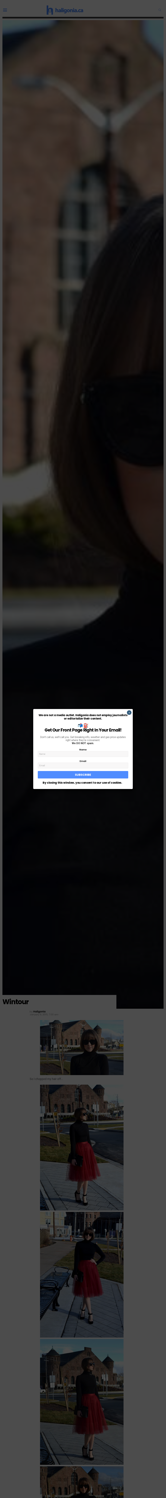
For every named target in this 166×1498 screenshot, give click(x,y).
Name (83, 749)
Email (83, 761)
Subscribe (83, 775)
